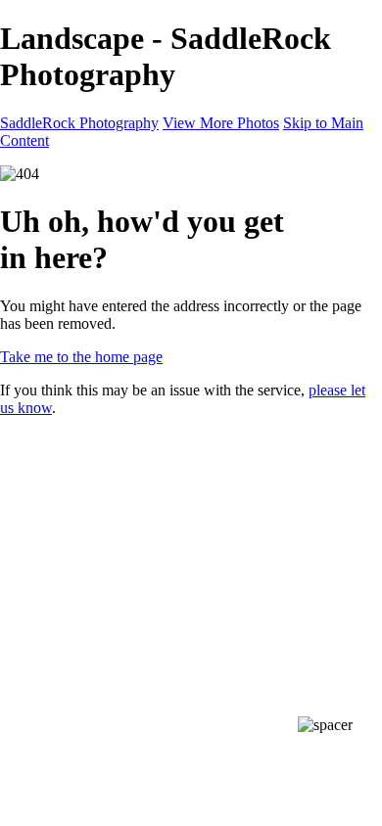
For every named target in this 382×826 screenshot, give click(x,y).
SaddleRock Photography (79, 123)
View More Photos (221, 123)
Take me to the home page (81, 356)
